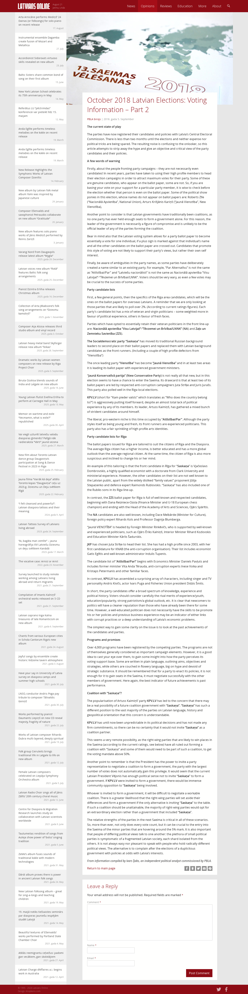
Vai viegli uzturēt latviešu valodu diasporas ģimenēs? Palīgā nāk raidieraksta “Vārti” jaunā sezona (41, 440)
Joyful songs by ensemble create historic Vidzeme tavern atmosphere (41, 660)
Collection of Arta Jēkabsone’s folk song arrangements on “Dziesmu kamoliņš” (41, 311)
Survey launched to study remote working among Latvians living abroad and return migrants (41, 579)
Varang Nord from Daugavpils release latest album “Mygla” (41, 255)
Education (185, 6)
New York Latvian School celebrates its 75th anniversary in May (41, 95)
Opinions (147, 6)
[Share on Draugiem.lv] (192, 868)
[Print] (210, 868)
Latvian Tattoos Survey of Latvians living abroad (41, 527)
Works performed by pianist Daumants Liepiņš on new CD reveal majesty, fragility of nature (41, 719)
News (131, 6)
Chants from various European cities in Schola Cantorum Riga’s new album (41, 641)
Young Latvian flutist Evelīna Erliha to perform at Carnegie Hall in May (41, 400)
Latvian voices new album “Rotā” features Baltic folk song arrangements (41, 274)
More (202, 6)
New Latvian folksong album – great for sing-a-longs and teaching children (41, 897)
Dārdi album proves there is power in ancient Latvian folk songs (41, 878)
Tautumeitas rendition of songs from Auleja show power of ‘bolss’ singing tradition (41, 839)
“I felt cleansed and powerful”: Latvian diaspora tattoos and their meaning (41, 509)
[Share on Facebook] (186, 868)
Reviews (166, 6)
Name (91, 945)
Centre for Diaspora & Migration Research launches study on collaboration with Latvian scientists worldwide (41, 816)
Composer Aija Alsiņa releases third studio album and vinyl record (41, 330)
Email (91, 958)
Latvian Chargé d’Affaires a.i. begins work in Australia (41, 973)
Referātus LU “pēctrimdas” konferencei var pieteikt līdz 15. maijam (41, 113)
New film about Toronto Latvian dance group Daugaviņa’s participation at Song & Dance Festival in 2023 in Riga (41, 462)
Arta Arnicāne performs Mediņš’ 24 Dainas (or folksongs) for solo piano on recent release (41, 22)
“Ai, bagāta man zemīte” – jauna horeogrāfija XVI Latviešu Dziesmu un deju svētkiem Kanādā (41, 546)
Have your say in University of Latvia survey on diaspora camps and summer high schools (41, 678)
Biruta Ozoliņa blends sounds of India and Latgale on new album (41, 384)
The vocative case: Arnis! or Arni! (41, 563)
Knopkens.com (33, 991)
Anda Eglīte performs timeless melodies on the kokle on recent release (41, 134)
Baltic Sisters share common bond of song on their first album (41, 78)
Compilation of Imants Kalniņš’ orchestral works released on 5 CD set (41, 600)
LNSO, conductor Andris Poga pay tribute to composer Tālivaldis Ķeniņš (41, 699)
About (216, 6)
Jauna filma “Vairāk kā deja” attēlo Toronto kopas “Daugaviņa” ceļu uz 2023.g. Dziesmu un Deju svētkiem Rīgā (41, 486)
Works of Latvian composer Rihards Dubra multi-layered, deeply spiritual (41, 738)
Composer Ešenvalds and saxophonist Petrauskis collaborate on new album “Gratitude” (41, 216)
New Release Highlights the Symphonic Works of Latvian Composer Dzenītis (41, 175)
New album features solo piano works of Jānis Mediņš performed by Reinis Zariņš (41, 237)
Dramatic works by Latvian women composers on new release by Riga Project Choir (41, 365)
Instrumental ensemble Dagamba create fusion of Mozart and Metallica (41, 43)
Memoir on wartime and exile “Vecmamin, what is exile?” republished (41, 419)
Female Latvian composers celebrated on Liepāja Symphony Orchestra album (41, 777)
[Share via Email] (204, 868)
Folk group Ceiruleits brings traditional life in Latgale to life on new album (41, 757)
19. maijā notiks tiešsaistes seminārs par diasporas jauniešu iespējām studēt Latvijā (41, 917)
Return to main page (101, 868)
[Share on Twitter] (198, 868)
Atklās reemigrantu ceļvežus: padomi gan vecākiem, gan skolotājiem (41, 956)
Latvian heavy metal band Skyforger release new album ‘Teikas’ (41, 346)
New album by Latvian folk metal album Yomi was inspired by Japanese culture (41, 196)
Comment (94, 902)
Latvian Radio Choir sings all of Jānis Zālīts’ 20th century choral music (41, 796)
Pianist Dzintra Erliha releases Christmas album (41, 292)
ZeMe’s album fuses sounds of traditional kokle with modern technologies (41, 859)
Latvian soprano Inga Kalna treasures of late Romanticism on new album (41, 621)
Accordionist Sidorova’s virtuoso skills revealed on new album (41, 61)
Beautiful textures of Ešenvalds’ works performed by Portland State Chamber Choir (41, 938)
